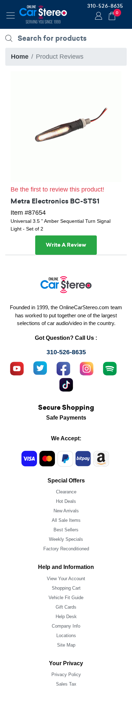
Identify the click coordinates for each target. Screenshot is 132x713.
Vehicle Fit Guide (66, 597)
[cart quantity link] (111, 15)
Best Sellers (66, 529)
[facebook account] (63, 367)
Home (20, 56)
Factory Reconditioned (66, 548)
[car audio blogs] (110, 367)
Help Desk (66, 616)
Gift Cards (66, 607)
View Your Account (66, 578)
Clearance (66, 491)
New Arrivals (66, 510)
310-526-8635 (105, 5)
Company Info (66, 626)
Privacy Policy (66, 674)
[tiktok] (66, 384)
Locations (66, 635)
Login (97, 16)
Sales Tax (66, 684)
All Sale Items (66, 520)
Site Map (66, 645)
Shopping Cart (66, 588)
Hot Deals (66, 501)
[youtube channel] (17, 367)
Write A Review (66, 245)
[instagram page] (86, 367)
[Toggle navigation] (10, 15)
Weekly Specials (66, 539)
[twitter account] (40, 367)
